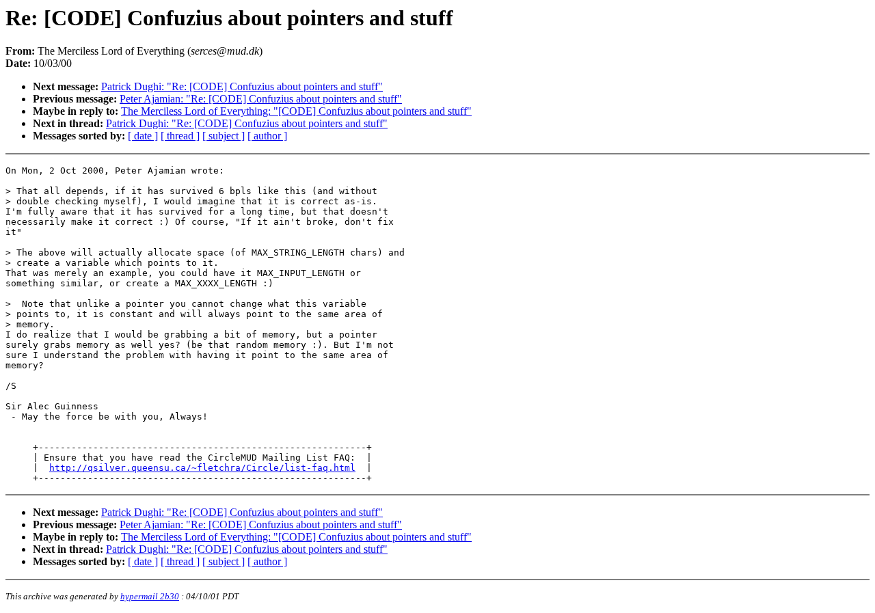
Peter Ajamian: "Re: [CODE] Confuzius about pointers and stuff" (261, 99)
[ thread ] (180, 135)
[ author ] (267, 135)
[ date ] (143, 135)
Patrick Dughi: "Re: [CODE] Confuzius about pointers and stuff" (242, 86)
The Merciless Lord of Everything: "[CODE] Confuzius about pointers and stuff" (296, 111)
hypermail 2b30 (149, 596)
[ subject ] (223, 135)
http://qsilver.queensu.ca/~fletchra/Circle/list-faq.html (202, 468)
